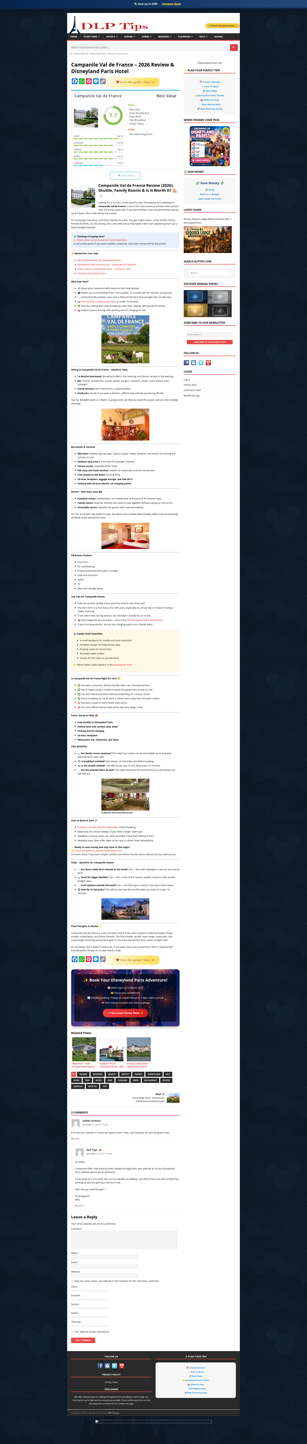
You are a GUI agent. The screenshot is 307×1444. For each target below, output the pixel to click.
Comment (76, 1228)
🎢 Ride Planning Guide (209, 108)
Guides (218, 36)
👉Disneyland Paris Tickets (209, 95)
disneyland (154, 1074)
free (87, 1080)
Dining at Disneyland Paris (92, 273)
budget (112, 1074)
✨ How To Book (210, 86)
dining (138, 1074)
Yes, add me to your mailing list (91, 1331)
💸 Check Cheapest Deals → (222, 25)
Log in (187, 379)
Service (75, 1304)
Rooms (74, 1312)
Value (74, 1286)
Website (75, 1271)
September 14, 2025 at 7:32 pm (95, 1125)
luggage (122, 1080)
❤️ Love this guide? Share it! (135, 82)
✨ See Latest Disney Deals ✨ (125, 1013)
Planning (184, 36)
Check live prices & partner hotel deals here (98, 850)
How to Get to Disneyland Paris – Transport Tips (104, 268)
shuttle (92, 1086)
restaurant (150, 1080)
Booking (163, 36)
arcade (83, 1074)
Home (73, 36)
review (166, 1080)
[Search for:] (209, 273)
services (78, 1086)
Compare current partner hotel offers (98, 827)
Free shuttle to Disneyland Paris (98, 301)
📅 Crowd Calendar (209, 81)
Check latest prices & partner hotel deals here (102, 239)
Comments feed (192, 390)
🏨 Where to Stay (209, 99)
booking (97, 1074)
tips (104, 1086)
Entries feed (190, 384)
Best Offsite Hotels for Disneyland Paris (99, 260)
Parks (145, 36)
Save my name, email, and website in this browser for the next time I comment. (116, 1280)
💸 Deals (209, 189)
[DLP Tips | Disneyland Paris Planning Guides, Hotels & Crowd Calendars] (108, 23)
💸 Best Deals (209, 90)
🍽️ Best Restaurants (210, 104)
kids (110, 1080)
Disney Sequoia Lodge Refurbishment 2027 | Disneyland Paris (208, 220)
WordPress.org (191, 395)
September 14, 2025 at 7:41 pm (99, 1154)
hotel (98, 1080)
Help (202, 36)
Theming (76, 1321)
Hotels (110, 36)
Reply (77, 1138)
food (76, 1080)
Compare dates (171, 4)
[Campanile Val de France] (86, 115)
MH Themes (113, 1413)
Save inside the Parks (209, 198)
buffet (125, 1074)
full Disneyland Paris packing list (144, 620)
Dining (128, 36)
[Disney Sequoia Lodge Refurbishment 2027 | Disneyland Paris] (208, 239)
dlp (168, 1074)
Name (74, 1253)
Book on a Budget (210, 194)
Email (74, 1262)
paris (135, 1080)
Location (75, 1295)
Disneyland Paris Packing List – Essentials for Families (107, 264)
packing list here (123, 664)
